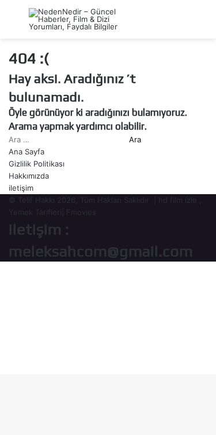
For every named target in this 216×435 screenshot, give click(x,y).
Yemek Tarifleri (35, 212)
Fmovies (81, 212)
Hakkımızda (29, 175)
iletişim (21, 187)
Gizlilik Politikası (37, 163)
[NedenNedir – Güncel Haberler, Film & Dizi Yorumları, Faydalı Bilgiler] (75, 19)
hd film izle (177, 200)
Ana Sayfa (26, 151)
